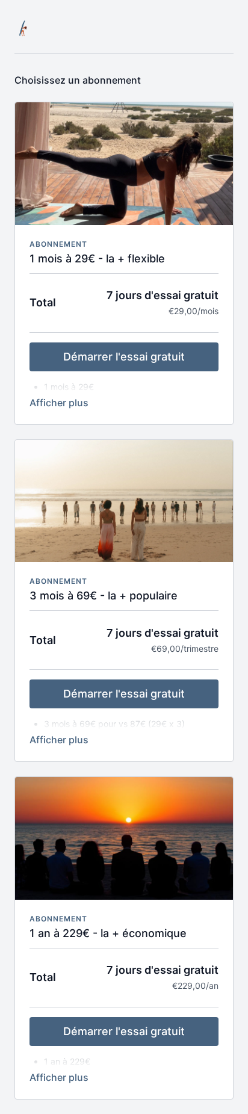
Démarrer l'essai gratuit (124, 356)
